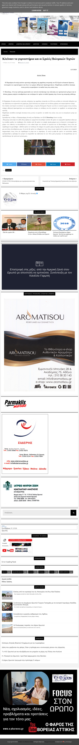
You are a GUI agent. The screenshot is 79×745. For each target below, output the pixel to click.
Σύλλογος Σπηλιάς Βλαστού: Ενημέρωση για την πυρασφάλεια (23, 643)
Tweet (10, 164)
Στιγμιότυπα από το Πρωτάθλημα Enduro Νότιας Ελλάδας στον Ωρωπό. (38, 233)
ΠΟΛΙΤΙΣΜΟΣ (53, 44)
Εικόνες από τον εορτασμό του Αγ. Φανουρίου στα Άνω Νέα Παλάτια (36, 592)
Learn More (36, 10)
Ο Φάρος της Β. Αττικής (27, 193)
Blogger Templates (50, 741)
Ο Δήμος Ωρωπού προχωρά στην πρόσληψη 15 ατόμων (21, 660)
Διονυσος (36, 44)
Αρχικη (3, 44)
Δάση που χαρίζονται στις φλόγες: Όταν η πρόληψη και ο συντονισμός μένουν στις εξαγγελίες (33, 647)
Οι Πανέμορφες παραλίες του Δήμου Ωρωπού (29, 625)
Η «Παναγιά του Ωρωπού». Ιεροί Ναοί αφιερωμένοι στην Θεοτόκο (24, 656)
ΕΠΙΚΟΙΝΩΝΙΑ (64, 44)
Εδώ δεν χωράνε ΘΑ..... (9, 232)
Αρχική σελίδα (6, 579)
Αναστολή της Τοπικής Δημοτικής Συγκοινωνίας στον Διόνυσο (60, 181)
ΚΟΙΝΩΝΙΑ (44, 44)
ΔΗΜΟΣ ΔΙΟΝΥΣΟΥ (64, 572)
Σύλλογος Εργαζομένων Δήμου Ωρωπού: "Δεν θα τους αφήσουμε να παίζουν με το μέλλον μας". (63, 234)
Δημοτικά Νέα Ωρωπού (18, 572)
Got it (45, 10)
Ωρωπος (11, 44)
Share (24, 164)
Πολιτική (52, 572)
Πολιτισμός (41, 572)
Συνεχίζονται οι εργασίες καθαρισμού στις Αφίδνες (30, 614)
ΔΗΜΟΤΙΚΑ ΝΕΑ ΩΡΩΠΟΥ (23, 44)
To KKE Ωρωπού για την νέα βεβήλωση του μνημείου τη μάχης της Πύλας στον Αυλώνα (32, 652)
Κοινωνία (8, 170)
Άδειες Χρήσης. (7, 582)
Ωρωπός (5, 531)
